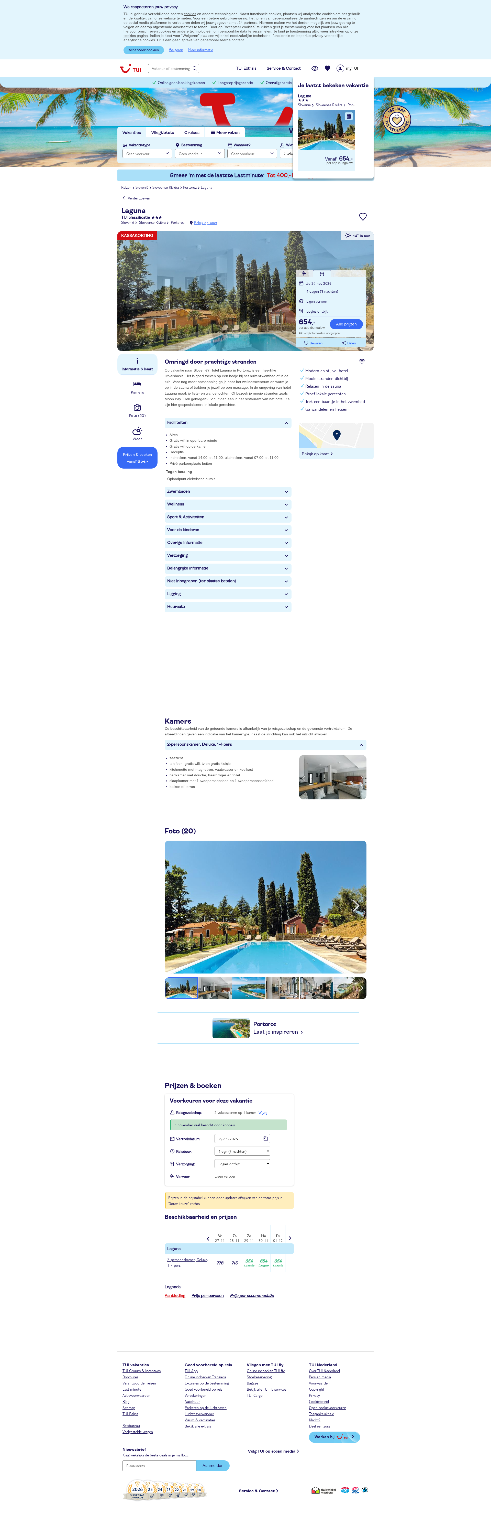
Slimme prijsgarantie (322, 83)
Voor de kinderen (183, 530)
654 (249, 1263)
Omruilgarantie (279, 83)
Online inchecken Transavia (205, 1376)
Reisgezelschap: (189, 1113)
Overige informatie (185, 543)
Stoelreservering (259, 1376)
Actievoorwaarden (136, 1395)
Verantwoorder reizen (139, 1383)
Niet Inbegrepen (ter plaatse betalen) (201, 581)
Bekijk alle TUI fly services (266, 1389)
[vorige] (175, 905)
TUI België (130, 1413)
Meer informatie (200, 49)
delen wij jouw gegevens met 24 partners (224, 22)
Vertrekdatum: (188, 1139)
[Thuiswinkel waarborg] (324, 1490)
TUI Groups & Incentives (141, 1370)
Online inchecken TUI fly (266, 1370)
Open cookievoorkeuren (327, 1407)
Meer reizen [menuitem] (228, 133)
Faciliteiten (177, 422)
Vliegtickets (162, 133)
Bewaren (316, 343)
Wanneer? (242, 145)
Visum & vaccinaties (200, 1420)
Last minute (131, 1389)
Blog (125, 1401)
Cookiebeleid (319, 1401)
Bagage (252, 1383)
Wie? (290, 145)
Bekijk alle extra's (198, 1426)
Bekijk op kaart (205, 222)
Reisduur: (184, 1152)
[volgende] (356, 905)
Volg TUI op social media (271, 1451)
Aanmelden (213, 1466)
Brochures (130, 1376)
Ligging (174, 594)
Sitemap (128, 1407)
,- (307, 322)
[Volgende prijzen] (289, 1235)
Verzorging (177, 555)
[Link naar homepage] (130, 68)
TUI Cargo (255, 1395)
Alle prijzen (346, 324)
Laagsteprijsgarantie (235, 83)
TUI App (191, 1370)
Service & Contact (257, 1491)
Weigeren (176, 49)
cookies (190, 14)
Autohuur (192, 1401)
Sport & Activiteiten (185, 517)
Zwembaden (178, 491)
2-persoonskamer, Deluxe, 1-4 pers (199, 744)
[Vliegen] (304, 273)
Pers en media (320, 1376)
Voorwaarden (319, 1383)
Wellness (175, 504)
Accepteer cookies (144, 50)
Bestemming (191, 145)
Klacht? (314, 1420)
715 (234, 1263)
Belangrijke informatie (187, 568)
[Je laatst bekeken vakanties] (314, 68)
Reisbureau (131, 1425)
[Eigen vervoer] (322, 273)
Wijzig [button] (263, 1112)
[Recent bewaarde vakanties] (327, 68)
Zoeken (350, 153)
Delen (351, 343)
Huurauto (176, 607)
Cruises (191, 133)
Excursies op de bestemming (207, 1383)
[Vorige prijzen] (209, 1235)
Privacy (314, 1395)
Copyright (316, 1389)
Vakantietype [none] (139, 145)
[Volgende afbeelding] (362, 777)
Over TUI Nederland (324, 1370)
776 (220, 1263)
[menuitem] (354, 68)
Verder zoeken (139, 198)
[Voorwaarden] (355, 1490)
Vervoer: (183, 1177)
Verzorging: (185, 1164)
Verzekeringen (195, 1395)
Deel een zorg (319, 1426)
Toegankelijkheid (321, 1413)
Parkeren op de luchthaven (206, 1407)
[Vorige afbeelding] (303, 777)
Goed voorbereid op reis (203, 1389)
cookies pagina (136, 36)
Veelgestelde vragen (137, 1431)
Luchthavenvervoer (199, 1413)
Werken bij (324, 1436)
